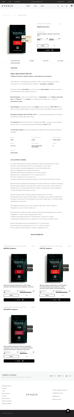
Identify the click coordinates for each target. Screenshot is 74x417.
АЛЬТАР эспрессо (46, 248)
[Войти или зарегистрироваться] (62, 6)
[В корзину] (52, 50)
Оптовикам (17, 1)
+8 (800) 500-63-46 (57, 393)
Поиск (3, 391)
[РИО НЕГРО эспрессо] (19, 328)
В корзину (23, 300)
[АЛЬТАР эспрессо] (55, 267)
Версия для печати (6, 386)
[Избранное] (59, 24)
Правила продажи (6, 403)
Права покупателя (6, 401)
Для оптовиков (6, 398)
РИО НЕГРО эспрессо (11, 309)
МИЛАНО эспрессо (10, 248)
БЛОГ (42, 6)
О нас (10, 1)
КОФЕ (28, 6)
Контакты (70, 1)
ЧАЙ (35, 6)
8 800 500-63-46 (61, 1)
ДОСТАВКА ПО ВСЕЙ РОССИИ (37, 1)
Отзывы (3, 1)
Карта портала (6, 393)
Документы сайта (56, 399)
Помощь (4, 396)
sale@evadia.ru (56, 396)
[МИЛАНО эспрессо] (19, 267)
